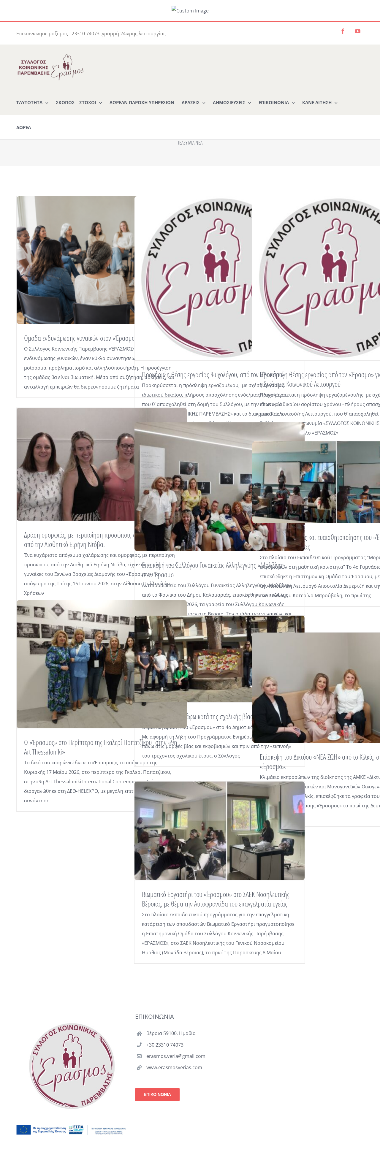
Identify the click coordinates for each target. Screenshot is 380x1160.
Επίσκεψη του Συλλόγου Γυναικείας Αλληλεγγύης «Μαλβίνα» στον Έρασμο (213, 569)
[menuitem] (32, 102)
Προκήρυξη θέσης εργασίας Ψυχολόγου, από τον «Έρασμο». (214, 374)
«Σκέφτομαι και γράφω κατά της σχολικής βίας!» (199, 716)
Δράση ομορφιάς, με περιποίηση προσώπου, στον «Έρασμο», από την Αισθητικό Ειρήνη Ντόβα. (98, 539)
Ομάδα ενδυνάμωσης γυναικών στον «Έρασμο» (81, 338)
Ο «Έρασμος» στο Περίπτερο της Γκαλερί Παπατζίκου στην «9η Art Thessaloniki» (100, 747)
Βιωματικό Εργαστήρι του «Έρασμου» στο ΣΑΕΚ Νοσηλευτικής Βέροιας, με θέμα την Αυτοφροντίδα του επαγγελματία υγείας (215, 899)
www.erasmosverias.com (174, 1067)
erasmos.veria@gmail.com (175, 1056)
